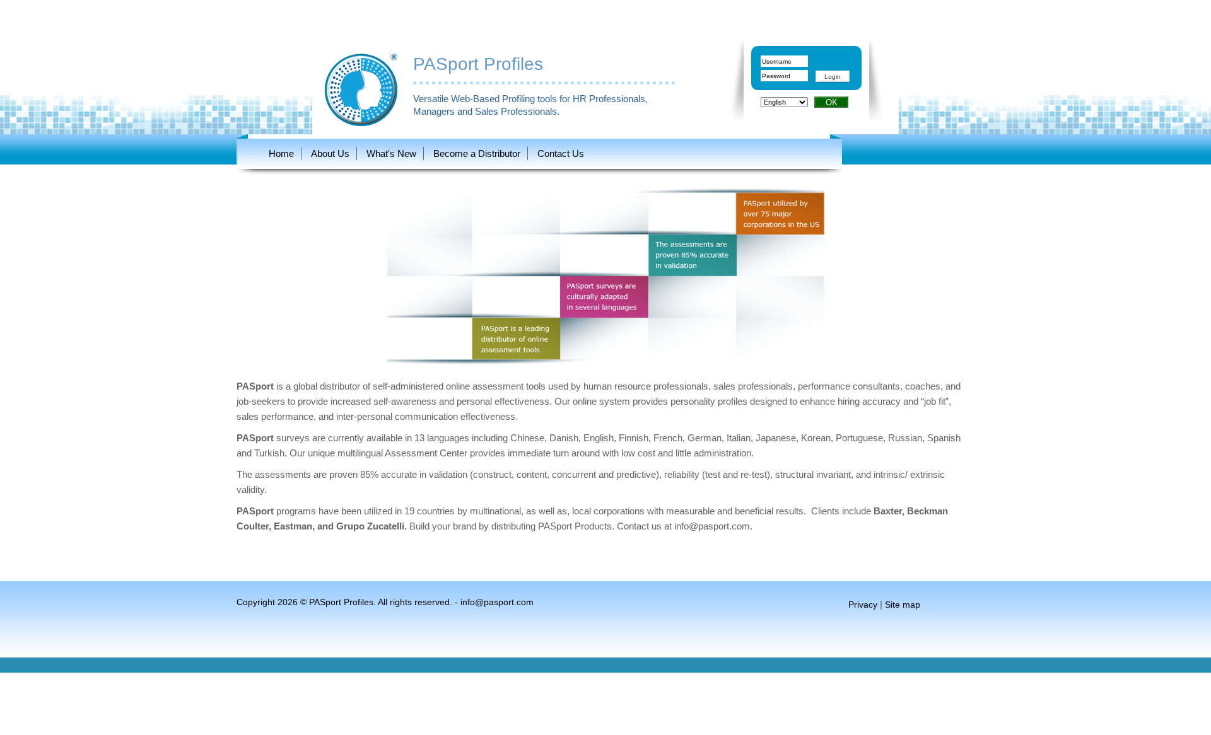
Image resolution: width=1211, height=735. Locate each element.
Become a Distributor (476, 153)
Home (281, 153)
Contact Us (560, 153)
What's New (391, 153)
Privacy (862, 604)
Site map (902, 604)
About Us (330, 153)
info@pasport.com (712, 526)
